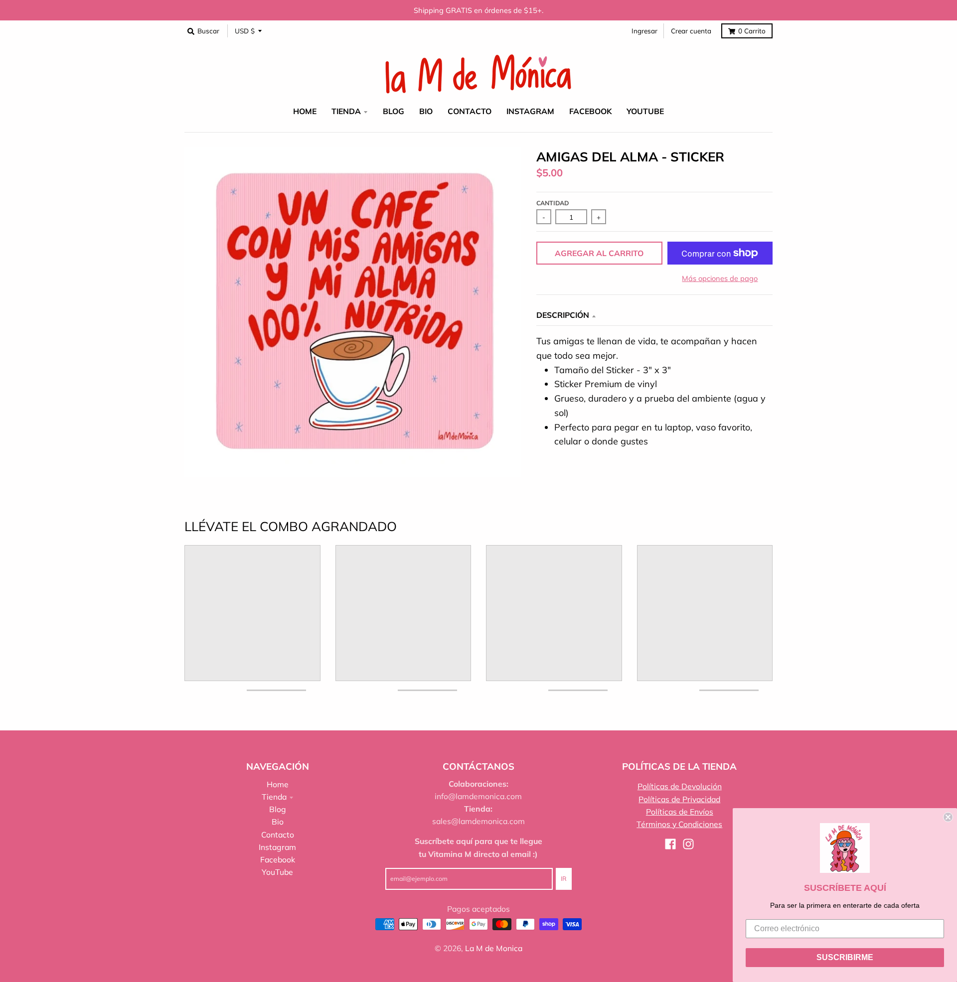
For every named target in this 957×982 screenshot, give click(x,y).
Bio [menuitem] (426, 111)
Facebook (277, 859)
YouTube (277, 872)
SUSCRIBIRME (844, 957)
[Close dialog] (948, 817)
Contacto (277, 835)
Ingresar (644, 30)
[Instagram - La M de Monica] (688, 844)
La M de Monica (493, 948)
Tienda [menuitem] (346, 111)
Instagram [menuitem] (530, 111)
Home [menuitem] (305, 111)
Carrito (752, 30)
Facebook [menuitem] (590, 111)
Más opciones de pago (720, 278)
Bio (278, 822)
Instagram (277, 847)
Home (278, 784)
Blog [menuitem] (393, 111)
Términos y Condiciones (679, 824)
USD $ (245, 30)
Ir (564, 878)
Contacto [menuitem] (469, 111)
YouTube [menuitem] (645, 111)
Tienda (274, 797)
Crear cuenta (691, 30)
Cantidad (552, 203)
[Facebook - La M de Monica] (670, 844)
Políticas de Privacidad (679, 799)
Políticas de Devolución (680, 786)
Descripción (562, 315)
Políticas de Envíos (679, 812)
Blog (277, 809)
